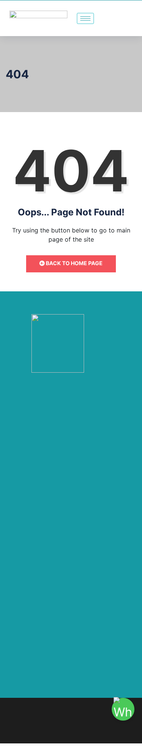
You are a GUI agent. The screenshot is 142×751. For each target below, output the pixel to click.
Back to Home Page (74, 263)
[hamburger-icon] (85, 18)
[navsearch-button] (131, 18)
